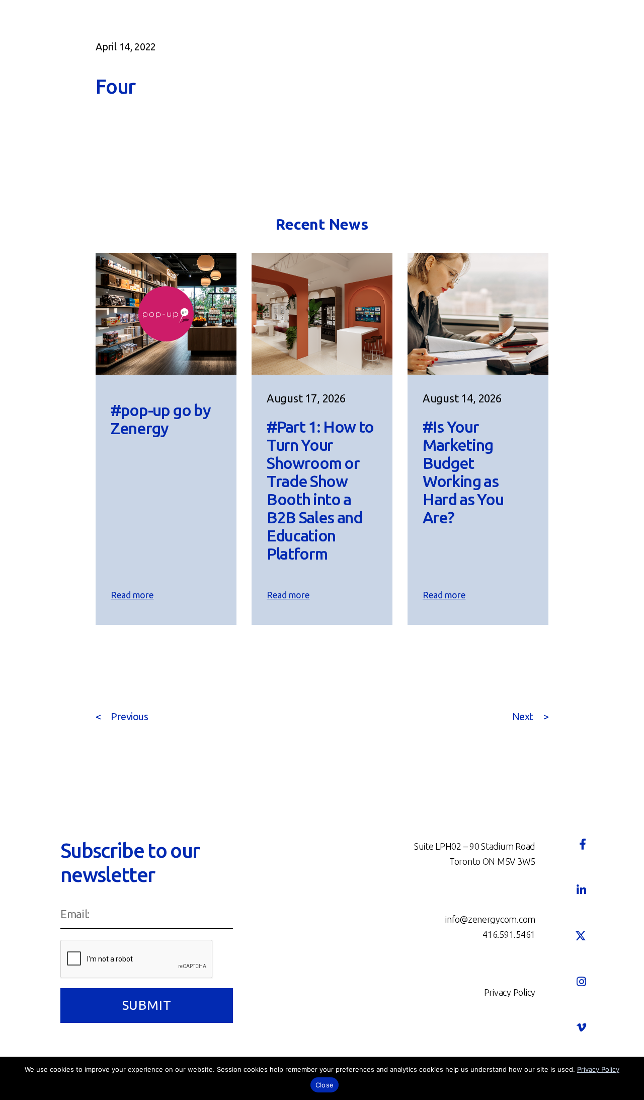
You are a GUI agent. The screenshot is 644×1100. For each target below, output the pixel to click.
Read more (135, 595)
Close (324, 1085)
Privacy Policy (598, 1069)
